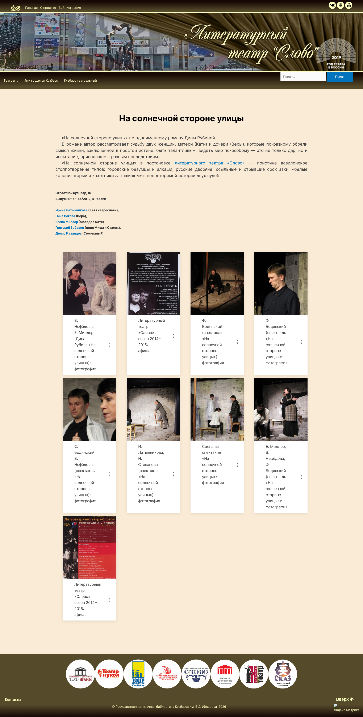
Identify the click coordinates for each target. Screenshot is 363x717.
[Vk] (332, 5)
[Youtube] (348, 5)
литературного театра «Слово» (210, 163)
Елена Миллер (66, 222)
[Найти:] (303, 77)
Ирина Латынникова (71, 210)
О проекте (48, 8)
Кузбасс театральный (80, 80)
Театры (9, 80)
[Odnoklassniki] (340, 5)
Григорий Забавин (69, 227)
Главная (31, 8)
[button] (345, 699)
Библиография (70, 8)
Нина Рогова (65, 216)
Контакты (13, 699)
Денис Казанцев (68, 233)
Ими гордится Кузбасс (41, 80)
